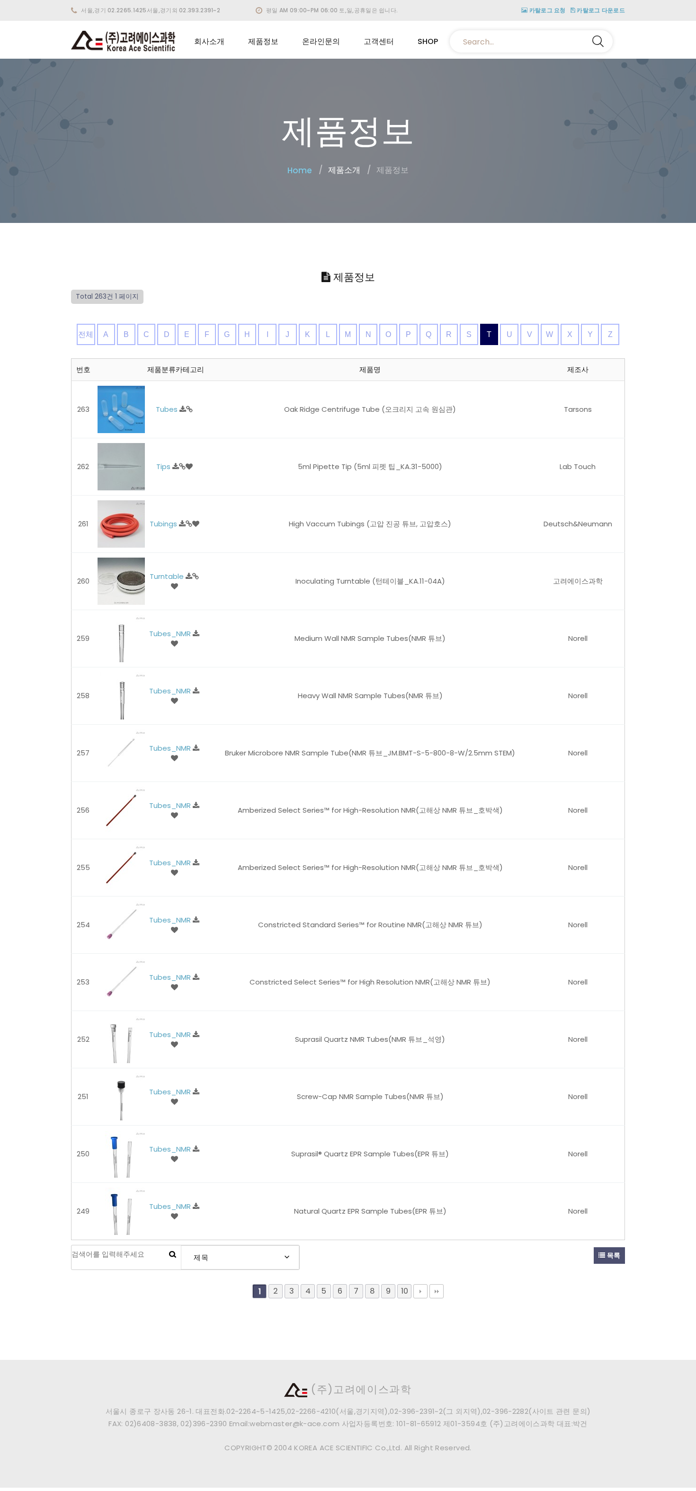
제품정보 (263, 41)
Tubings (164, 524)
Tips (164, 466)
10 (404, 1291)
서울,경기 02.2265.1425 (113, 10)
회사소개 (209, 41)
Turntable (168, 576)
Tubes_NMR (171, 634)
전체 (85, 334)
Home (299, 170)
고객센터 (379, 41)
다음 (420, 1291)
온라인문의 (321, 41)
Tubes (167, 409)
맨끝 (436, 1291)
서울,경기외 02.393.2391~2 (183, 10)
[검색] (172, 1254)
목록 (612, 1255)
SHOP (428, 41)
